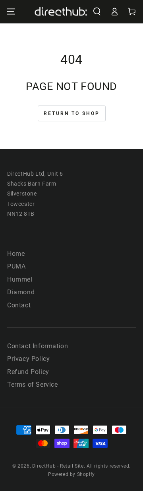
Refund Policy (28, 372)
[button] (97, 11)
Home (16, 253)
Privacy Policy (28, 358)
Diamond (21, 292)
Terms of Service (32, 384)
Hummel (20, 279)
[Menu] (11, 11)
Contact (19, 305)
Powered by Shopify (71, 474)
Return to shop (72, 113)
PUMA (16, 266)
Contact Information (37, 346)
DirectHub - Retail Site (58, 466)
